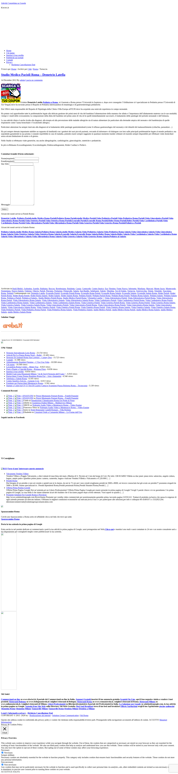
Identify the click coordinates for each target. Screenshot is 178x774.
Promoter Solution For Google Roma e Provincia (26, 495)
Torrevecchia (141, 291)
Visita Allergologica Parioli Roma (141, 298)
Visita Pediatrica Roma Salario (117, 232)
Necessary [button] (5, 750)
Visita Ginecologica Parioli (156, 218)
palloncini (170, 706)
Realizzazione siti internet (40, 715)
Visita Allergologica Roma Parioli (63, 223)
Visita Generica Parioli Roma (113, 303)
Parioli (42, 291)
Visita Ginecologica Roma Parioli (111, 305)
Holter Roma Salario (107, 234)
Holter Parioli (133, 220)
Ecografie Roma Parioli (97, 220)
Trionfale (158, 291)
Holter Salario (123, 234)
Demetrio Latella (8, 218)
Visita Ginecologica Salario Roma (22, 307)
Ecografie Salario (68, 234)
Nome (7, 158)
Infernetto (132, 288)
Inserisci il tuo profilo (15, 371)
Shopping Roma (8, 709)
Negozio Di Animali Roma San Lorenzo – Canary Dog (29, 357)
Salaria (76, 291)
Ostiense (28, 291)
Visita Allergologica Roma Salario (47, 236)
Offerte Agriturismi (128, 706)
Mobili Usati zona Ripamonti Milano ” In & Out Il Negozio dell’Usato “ (36, 374)
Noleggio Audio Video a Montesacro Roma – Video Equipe (57, 405)
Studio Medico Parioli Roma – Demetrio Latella (33, 74)
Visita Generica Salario (72, 236)
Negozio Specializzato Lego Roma (20, 353)
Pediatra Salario (8, 232)
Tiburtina (110, 291)
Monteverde (171, 288)
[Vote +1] (19, 396)
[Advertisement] (79, 29)
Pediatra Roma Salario (51, 232)
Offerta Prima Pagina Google (18, 488)
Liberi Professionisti (57, 704)
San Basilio (84, 291)
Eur (106, 288)
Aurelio (36, 288)
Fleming (112, 288)
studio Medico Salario (71, 232)
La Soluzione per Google (130, 704)
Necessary (8, 753)
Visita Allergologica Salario (20, 236)
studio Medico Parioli (86, 218)
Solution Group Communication (65, 715)
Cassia (78, 288)
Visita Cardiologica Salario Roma (66, 303)
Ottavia (36, 291)
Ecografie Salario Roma (147, 293)
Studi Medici (17, 288)
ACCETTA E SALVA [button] (10, 772)
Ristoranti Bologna (17, 702)
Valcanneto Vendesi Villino (17, 474)
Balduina (44, 288)
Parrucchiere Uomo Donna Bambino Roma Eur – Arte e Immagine (33, 376)
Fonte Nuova (122, 288)
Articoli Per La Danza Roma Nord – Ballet (24, 355)
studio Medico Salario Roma (19, 312)
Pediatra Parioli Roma (102, 296)
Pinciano (49, 291)
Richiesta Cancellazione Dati (40, 713)
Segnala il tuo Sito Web (35, 706)
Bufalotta (71, 288)
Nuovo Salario (18, 291)
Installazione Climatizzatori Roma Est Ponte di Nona (53, 400)
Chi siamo (10, 364)
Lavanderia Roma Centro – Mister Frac (22, 367)
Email (7, 161)
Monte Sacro (159, 288)
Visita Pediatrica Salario (92, 232)
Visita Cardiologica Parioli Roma (130, 300)
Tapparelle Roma (56, 709)
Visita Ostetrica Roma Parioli (58, 220)
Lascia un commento (34, 80)
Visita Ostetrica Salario (24, 234)
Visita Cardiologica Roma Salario (15, 303)
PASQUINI (28, 396)
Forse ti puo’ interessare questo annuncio (26, 469)
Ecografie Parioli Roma (70, 293)
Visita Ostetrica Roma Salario (47, 234)
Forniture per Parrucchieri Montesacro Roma (24, 383)
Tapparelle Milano (40, 709)
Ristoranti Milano (148, 702)
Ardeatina (28, 288)
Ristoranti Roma (85, 702)
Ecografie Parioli (79, 220)
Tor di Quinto (120, 291)
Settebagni (94, 291)
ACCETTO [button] (154, 720)
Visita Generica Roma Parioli (112, 223)
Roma (3, 293)
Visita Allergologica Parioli (36, 223)
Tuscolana (167, 291)
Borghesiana (61, 288)
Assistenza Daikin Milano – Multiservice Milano (52, 403)
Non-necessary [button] (7, 762)
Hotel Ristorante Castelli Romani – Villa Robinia (51, 410)
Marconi (149, 288)
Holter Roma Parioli (117, 220)
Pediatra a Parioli (133, 223)
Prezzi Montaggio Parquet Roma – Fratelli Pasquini (57, 396)
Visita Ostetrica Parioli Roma (68, 307)
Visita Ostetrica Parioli (35, 220)
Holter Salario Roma (69, 296)
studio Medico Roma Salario (28, 232)
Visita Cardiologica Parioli (150, 220)
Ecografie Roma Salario (87, 234)
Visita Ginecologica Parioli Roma (83, 305)
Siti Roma (84, 715)
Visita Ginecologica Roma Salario (140, 305)
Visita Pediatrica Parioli (106, 218)
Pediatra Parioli (24, 218)
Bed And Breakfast (84, 706)
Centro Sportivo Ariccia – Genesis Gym (22, 381)
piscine (162, 706)
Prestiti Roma (11, 481)
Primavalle (67, 291)
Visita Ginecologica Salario (143, 232)
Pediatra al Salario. (29, 298)
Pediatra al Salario (117, 236)
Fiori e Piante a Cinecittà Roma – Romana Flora (26, 369)
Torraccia (131, 291)
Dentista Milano (71, 709)
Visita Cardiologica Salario (142, 234)
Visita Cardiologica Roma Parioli (159, 300)
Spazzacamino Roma (10, 519)
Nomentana (6, 291)
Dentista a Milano (87, 709)
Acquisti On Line (127, 699)
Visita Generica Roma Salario (96, 236)
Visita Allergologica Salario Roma (80, 300)
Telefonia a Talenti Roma (16, 378)
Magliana (141, 288)
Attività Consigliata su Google (13, 3)
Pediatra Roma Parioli (66, 218)
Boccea (52, 288)
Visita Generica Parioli (89, 223)
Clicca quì (109, 529)
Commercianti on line (10, 699)
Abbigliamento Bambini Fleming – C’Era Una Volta (27, 362)
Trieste (150, 291)
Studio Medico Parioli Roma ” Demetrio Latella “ (83, 298)
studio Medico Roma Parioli (43, 218)
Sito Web (5, 164)
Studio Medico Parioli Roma (50, 298)
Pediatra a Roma (50, 102)
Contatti (9, 360)
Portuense (58, 291)
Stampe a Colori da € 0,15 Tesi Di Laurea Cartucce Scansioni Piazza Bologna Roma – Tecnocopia (46, 386)
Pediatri (10, 293)
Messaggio (5, 204)
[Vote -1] (10, 396)
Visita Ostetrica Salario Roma (163, 307)
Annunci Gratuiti (83, 699)
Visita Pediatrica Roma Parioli (131, 218)
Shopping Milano (23, 709)
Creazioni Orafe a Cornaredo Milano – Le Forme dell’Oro (58, 412)
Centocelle (86, 288)
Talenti (103, 291)
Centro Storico (98, 288)
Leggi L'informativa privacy (13, 713)
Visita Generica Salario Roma (33, 305)
